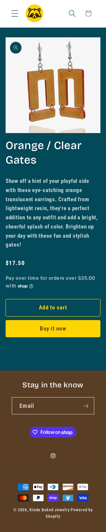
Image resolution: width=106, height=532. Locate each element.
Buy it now (53, 328)
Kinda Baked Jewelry (49, 509)
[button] (15, 13)
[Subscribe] (86, 405)
